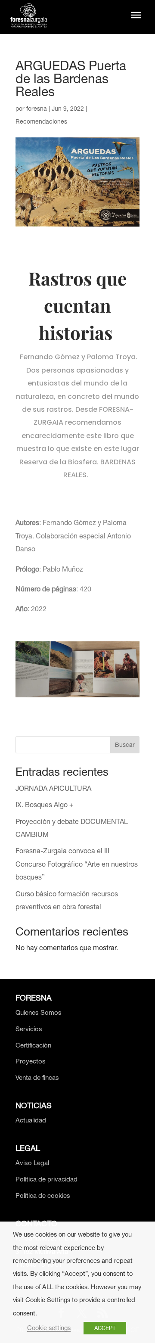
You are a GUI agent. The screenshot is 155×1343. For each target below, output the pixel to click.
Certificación (33, 1045)
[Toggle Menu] (136, 15)
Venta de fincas (37, 1077)
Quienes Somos (39, 1012)
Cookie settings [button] (49, 1327)
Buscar (125, 744)
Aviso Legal (32, 1162)
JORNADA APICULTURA (53, 788)
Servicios (29, 1028)
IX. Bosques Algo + (45, 804)
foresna (36, 108)
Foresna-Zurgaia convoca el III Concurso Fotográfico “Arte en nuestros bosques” (77, 864)
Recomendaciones (41, 121)
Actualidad (31, 1120)
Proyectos (31, 1061)
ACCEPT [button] (104, 1328)
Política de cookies (43, 1195)
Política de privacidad (47, 1179)
